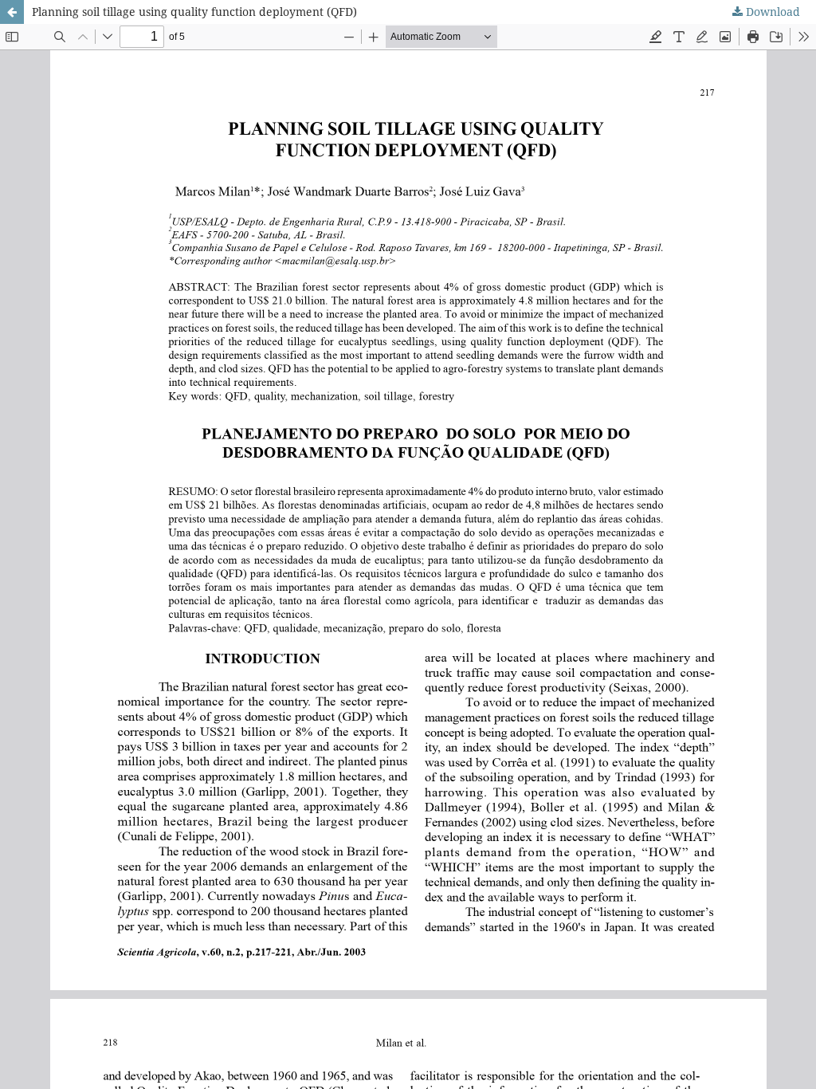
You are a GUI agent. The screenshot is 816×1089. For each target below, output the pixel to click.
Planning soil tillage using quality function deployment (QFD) (194, 11)
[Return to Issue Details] (12, 12)
